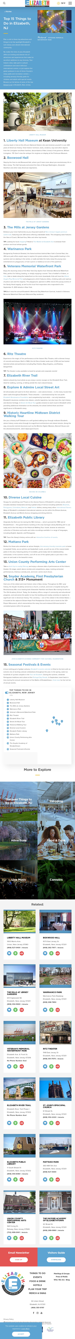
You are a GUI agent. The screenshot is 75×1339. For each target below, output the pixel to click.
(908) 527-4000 (49, 1172)
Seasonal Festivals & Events (29, 664)
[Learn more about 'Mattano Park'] (57, 1180)
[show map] (15, 953)
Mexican (24, 507)
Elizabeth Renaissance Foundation (16, 397)
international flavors (63, 507)
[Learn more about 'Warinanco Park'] (57, 1010)
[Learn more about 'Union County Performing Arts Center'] (22, 1238)
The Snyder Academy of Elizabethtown (54, 1220)
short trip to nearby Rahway (18, 566)
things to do (8, 85)
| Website (25, 947)
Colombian (17, 507)
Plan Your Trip (37, 1289)
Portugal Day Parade (40, 677)
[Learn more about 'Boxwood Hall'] (57, 953)
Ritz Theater (50, 1049)
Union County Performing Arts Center (37, 561)
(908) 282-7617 (49, 947)
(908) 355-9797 (37, 1307)
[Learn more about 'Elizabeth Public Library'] (22, 1180)
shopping (22, 242)
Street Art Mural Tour (28, 403)
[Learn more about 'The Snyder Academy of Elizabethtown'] (57, 1238)
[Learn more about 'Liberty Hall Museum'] (22, 953)
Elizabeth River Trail (22, 375)
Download (56, 1259)
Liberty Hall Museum (22, 140)
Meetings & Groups (62, 1274)
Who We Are (59, 1280)
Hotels (37, 1285)
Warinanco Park (19, 249)
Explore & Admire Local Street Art (33, 387)
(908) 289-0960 (49, 1230)
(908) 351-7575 (49, 1058)
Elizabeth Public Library (26, 517)
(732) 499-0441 (13, 1232)
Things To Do (38, 1273)
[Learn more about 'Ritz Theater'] (57, 1067)
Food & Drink (37, 1281)
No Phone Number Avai (17, 1060)
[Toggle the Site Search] (4, 3)
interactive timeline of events (46, 537)
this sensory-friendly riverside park (52, 546)
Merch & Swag (37, 1293)
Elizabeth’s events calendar (41, 669)
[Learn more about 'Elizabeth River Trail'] (22, 1123)
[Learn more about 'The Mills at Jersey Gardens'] (22, 1010)
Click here (56, 680)
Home (9, 12)
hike (5, 276)
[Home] (37, 3)
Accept (21, 1334)
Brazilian (66, 505)
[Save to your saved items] (9, 953)
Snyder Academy (21, 576)
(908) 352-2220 (49, 1117)
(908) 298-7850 (49, 1002)
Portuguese (8, 507)
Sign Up (18, 1259)
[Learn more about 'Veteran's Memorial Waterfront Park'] (22, 1067)
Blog (68, 1280)
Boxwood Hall (17, 157)
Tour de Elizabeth (36, 674)
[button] (54, 717)
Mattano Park (18, 541)
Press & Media (61, 1277)
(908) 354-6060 (14, 1174)
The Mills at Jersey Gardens (28, 227)
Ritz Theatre (16, 354)
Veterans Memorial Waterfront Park (34, 266)
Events (37, 1277)
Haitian (33, 507)
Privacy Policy (9, 1319)
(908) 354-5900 (14, 1004)
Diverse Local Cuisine (25, 497)
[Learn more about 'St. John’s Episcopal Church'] (57, 1123)
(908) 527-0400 (13, 947)
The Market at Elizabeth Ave (43, 242)
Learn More (25, 1329)
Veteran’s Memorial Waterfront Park (18, 1050)
